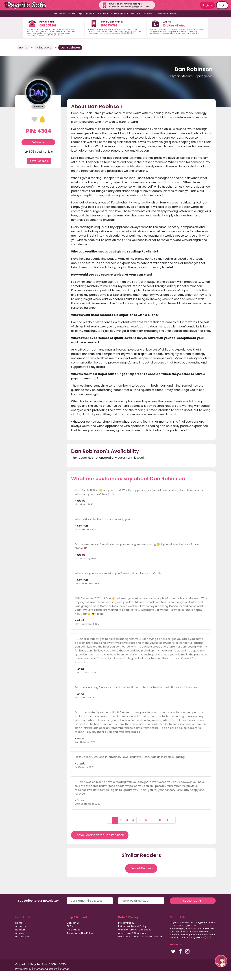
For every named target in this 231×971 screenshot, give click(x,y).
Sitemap (64, 968)
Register (207, 5)
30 (159, 820)
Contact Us (73, 922)
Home (23, 47)
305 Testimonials (40, 152)
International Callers (45, 968)
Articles (147, 13)
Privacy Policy (126, 922)
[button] (221, 961)
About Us (20, 926)
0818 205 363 (47, 25)
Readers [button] (59, 13)
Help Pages (73, 929)
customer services (179, 934)
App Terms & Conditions (132, 933)
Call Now (36, 142)
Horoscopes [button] (118, 13)
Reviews (135, 13)
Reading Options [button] (96, 13)
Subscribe (190, 901)
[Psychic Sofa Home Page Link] (27, 5)
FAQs (70, 926)
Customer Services (166, 13)
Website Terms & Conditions (134, 929)
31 (166, 820)
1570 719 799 (109, 25)
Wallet (72, 13)
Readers (20, 929)
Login (222, 5)
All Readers (44, 47)
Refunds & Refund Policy (132, 926)
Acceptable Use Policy (80, 933)
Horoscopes (22, 936)
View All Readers (141, 868)
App (81, 13)
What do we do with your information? (140, 936)
